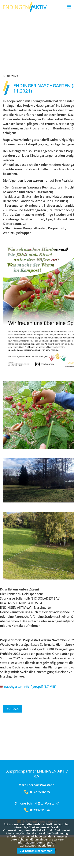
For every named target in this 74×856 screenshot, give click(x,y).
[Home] (25, 11)
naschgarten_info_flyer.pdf (30, 687)
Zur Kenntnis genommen (36, 851)
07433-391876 (39, 810)
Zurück (13, 709)
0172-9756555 (39, 792)
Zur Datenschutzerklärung (37, 845)
